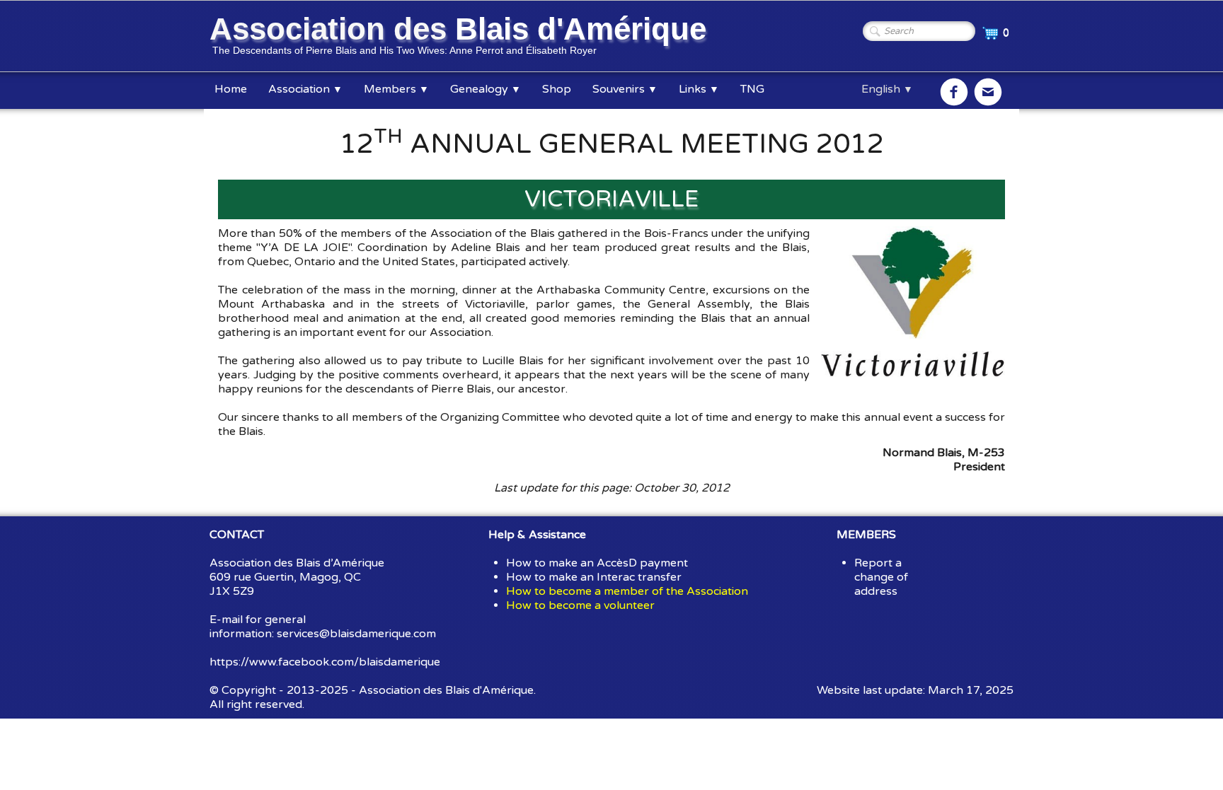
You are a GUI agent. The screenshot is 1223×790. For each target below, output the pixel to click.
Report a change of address (881, 577)
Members (396, 89)
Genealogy (485, 89)
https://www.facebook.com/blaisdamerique (324, 662)
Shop (556, 89)
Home (230, 89)
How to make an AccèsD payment (597, 563)
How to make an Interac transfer (594, 577)
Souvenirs (625, 89)
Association (305, 89)
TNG (752, 89)
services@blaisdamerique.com (356, 634)
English (887, 89)
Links (699, 89)
